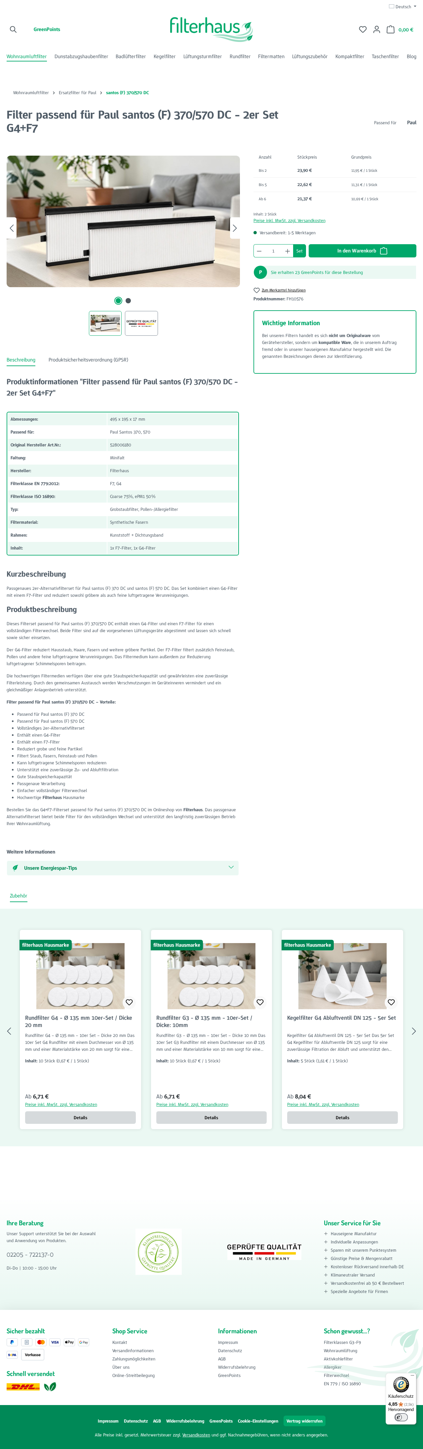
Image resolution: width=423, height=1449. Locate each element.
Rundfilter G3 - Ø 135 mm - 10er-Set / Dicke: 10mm (204, 1021)
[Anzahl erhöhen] (287, 250)
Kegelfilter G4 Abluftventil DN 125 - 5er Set (341, 1018)
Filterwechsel (336, 1375)
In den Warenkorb (357, 250)
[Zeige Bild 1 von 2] (118, 300)
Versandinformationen (133, 1351)
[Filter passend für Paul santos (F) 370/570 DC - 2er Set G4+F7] (123, 221)
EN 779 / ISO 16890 (342, 1384)
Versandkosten (196, 1435)
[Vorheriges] (12, 228)
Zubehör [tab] (18, 895)
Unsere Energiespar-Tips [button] (50, 867)
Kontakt (119, 1342)
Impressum (228, 1342)
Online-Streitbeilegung (133, 1375)
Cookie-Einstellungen (258, 1421)
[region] (123, 243)
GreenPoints (47, 29)
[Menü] (412, 1377)
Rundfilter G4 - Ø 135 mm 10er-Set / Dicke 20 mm (78, 1021)
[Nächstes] (235, 228)
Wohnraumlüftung (340, 1351)
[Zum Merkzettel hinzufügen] (129, 1002)
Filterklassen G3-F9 (342, 1342)
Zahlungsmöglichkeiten (133, 1359)
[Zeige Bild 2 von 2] (128, 300)
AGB (222, 1359)
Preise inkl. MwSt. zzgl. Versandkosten (289, 220)
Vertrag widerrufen (305, 1421)
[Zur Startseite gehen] (211, 29)
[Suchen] (13, 29)
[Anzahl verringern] (259, 250)
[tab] (21, 360)
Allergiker (333, 1367)
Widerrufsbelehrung (236, 1367)
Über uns (121, 1367)
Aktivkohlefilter (338, 1359)
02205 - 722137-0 (30, 1254)
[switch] (401, 1417)
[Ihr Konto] (377, 29)
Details (80, 1118)
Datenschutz (230, 1351)
